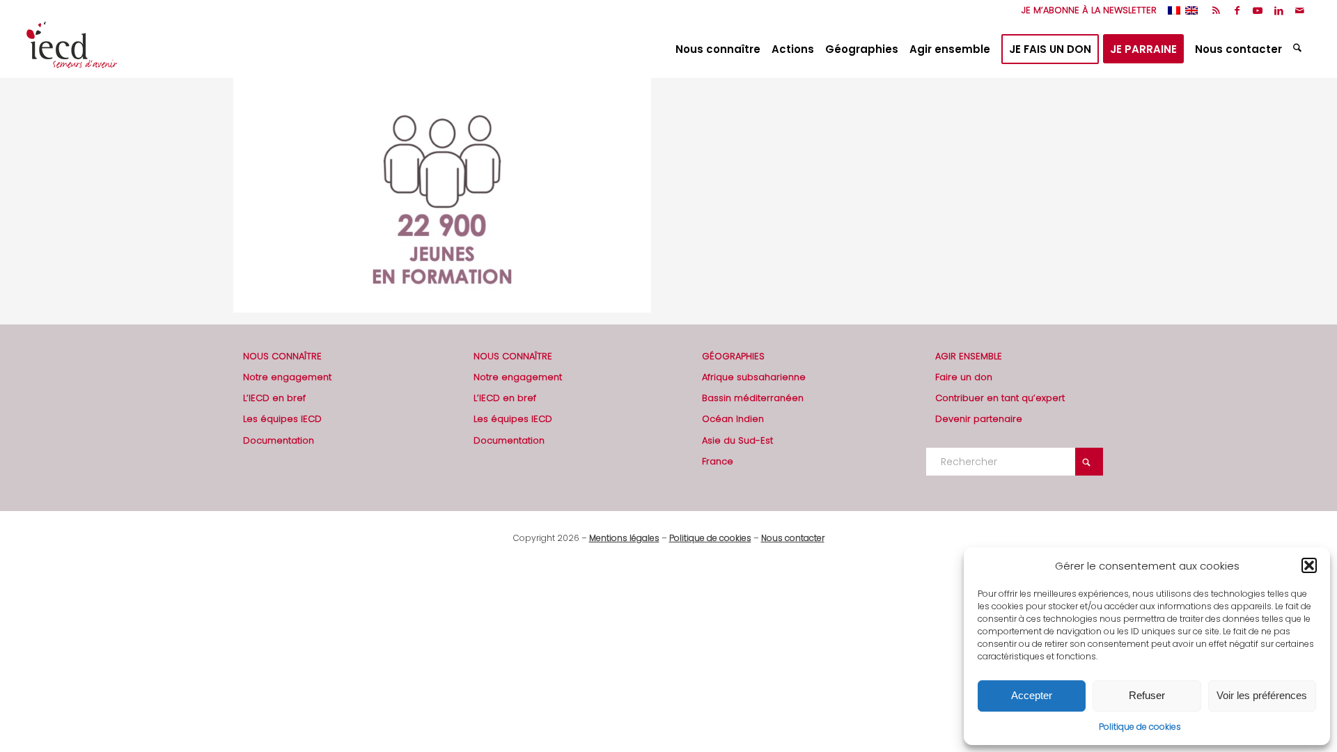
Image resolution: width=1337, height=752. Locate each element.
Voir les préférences (1262, 695)
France (717, 461)
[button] (1309, 565)
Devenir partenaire (978, 418)
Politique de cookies (1140, 727)
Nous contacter (792, 538)
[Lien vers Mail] (1300, 10)
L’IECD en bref (274, 398)
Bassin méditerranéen (753, 398)
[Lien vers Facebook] (1237, 10)
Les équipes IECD (282, 418)
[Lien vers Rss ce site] (1216, 10)
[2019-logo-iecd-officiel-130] (71, 49)
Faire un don (963, 377)
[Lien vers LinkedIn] (1279, 10)
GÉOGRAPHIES (733, 356)
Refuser (1147, 695)
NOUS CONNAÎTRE (282, 356)
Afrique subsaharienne (754, 377)
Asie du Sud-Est (737, 440)
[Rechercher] (1299, 49)
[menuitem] (1086, 10)
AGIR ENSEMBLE (968, 356)
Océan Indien (733, 418)
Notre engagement (287, 377)
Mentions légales (624, 538)
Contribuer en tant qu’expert (1000, 398)
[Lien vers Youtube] (1258, 10)
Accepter (1031, 695)
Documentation (278, 440)
